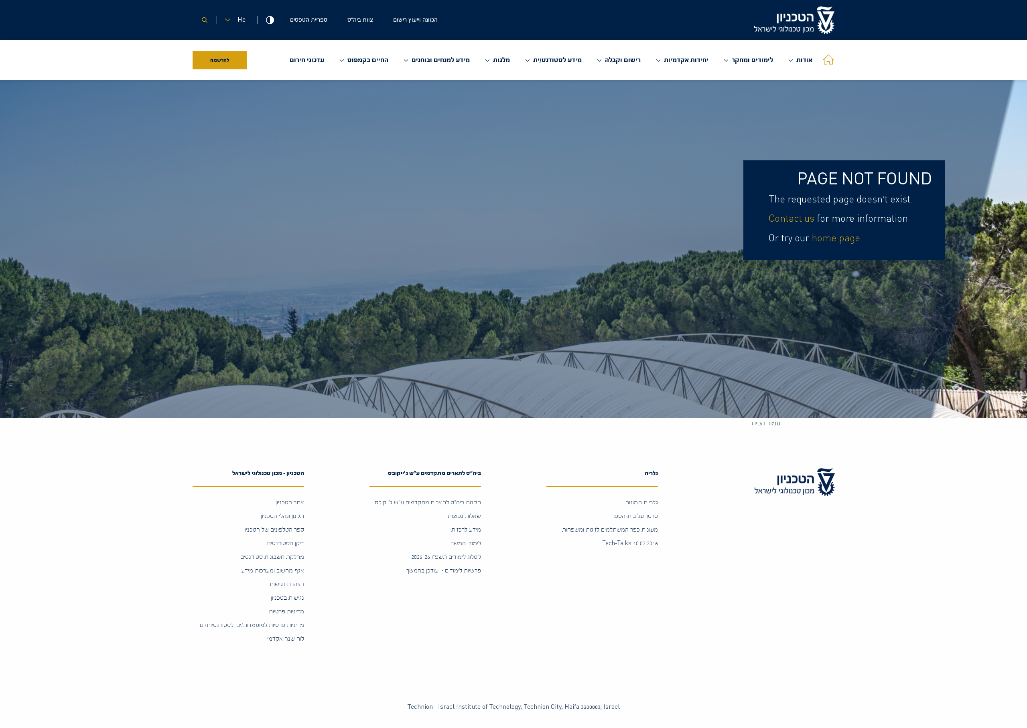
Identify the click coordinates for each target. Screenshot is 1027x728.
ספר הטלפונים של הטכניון (274, 529)
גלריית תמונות (641, 502)
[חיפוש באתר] (205, 20)
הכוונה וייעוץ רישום (415, 19)
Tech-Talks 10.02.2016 (630, 543)
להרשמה (219, 60)
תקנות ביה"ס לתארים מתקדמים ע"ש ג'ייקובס (428, 502)
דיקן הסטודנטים (285, 543)
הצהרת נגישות (287, 584)
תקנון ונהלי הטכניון (282, 516)
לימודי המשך (466, 543)
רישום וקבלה (623, 60)
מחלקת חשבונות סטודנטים (272, 557)
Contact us (791, 219)
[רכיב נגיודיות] (270, 20)
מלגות (501, 60)
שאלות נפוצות (464, 516)
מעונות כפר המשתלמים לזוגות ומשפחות (610, 529)
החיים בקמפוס (367, 60)
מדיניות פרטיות (286, 611)
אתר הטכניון (290, 502)
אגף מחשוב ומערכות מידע (272, 570)
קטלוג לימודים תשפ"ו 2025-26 (446, 557)
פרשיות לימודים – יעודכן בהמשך (443, 570)
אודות (804, 60)
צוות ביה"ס (360, 19)
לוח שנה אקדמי (285, 638)
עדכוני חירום (307, 60)
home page (836, 238)
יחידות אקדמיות (686, 60)
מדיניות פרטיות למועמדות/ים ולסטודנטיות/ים (252, 625)
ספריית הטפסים (308, 19)
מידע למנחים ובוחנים (441, 60)
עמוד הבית (765, 423)
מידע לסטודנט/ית (557, 60)
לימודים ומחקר (752, 60)
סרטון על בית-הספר (635, 516)
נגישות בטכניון (287, 598)
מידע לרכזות (466, 529)
